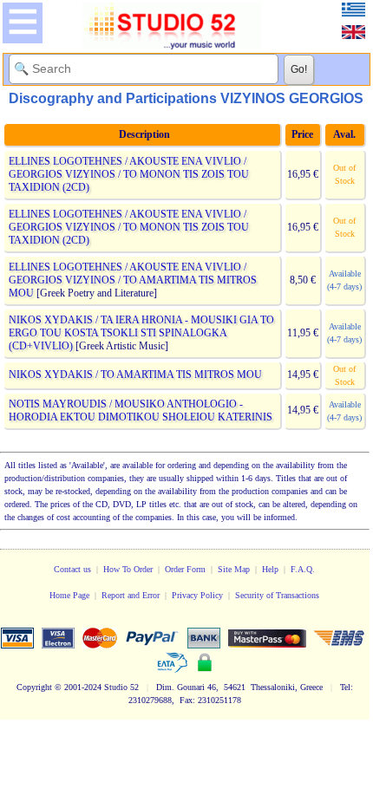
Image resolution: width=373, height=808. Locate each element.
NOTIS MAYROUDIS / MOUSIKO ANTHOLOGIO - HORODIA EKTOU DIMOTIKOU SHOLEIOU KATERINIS (140, 410)
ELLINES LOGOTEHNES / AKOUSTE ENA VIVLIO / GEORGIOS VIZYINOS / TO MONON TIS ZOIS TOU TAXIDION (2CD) (129, 174)
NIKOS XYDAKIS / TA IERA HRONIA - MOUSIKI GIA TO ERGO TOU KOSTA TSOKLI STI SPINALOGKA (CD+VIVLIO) (141, 333)
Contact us (72, 569)
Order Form (185, 569)
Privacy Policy (197, 595)
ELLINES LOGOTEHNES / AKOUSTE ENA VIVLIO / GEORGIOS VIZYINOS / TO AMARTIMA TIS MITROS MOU (133, 280)
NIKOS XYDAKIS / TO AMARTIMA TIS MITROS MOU (135, 374)
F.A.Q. (303, 569)
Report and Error (130, 595)
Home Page (69, 595)
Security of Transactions (277, 595)
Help (270, 569)
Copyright (34, 687)
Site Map (234, 569)
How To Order (128, 569)
